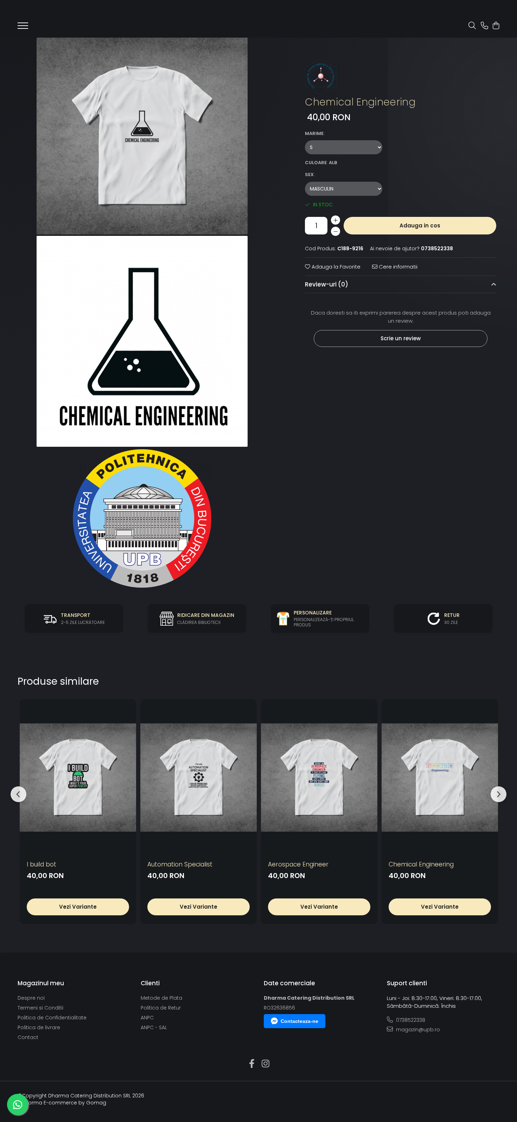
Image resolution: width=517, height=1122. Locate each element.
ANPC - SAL (154, 1027)
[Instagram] (265, 1064)
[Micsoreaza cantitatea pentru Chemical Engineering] (335, 231)
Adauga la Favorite (335, 266)
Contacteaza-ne (299, 1021)
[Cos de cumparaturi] (495, 26)
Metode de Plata (161, 997)
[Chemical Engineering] (142, 136)
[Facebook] (251, 1064)
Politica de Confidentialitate (52, 1017)
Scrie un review (401, 338)
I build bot (41, 864)
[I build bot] (78, 777)
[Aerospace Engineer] (319, 777)
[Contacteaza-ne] (484, 26)
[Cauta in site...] (472, 26)
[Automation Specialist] (198, 777)
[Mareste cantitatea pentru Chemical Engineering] (335, 220)
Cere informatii (397, 266)
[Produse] (23, 27)
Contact (28, 1037)
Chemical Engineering (421, 864)
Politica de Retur (161, 1007)
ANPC (147, 1017)
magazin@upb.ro (417, 1029)
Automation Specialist (179, 864)
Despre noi (31, 997)
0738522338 (410, 1020)
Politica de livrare (39, 1027)
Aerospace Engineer (298, 864)
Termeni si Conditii (40, 1007)
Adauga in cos (420, 225)
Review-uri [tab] (326, 284)
